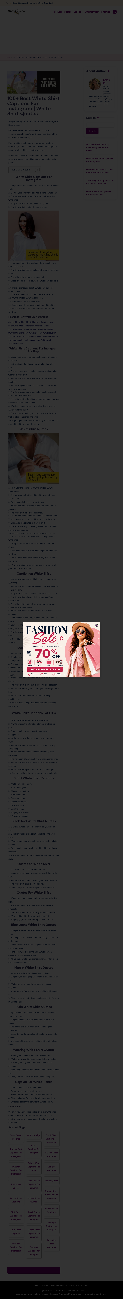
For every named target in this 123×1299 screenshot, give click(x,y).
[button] (97, 625)
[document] (61, 649)
